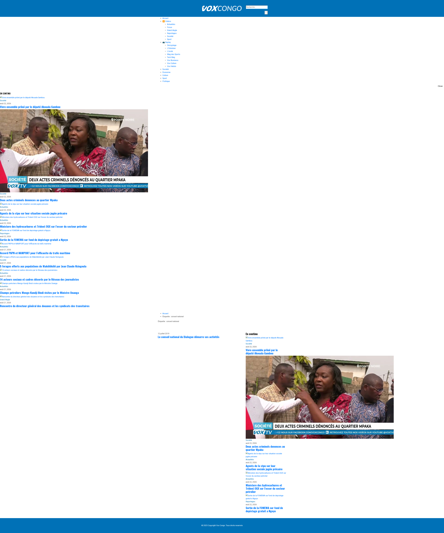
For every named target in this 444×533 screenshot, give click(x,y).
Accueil (165, 18)
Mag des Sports (173, 54)
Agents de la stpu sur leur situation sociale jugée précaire (33, 213)
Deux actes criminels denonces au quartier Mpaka (29, 200)
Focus (169, 27)
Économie (166, 72)
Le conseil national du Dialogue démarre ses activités (188, 337)
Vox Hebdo (171, 66)
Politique (166, 81)
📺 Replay (166, 42)
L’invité (170, 51)
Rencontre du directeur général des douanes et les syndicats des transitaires (44, 306)
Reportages (172, 33)
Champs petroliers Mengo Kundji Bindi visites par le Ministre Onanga (39, 292)
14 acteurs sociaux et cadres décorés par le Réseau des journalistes (39, 279)
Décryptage (171, 45)
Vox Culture (171, 63)
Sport (169, 39)
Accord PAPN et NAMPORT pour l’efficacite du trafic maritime (35, 253)
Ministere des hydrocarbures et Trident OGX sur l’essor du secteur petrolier (43, 226)
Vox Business (172, 60)
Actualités (171, 24)
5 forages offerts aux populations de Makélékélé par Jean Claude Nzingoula (43, 266)
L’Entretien (171, 48)
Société (170, 36)
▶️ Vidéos (166, 21)
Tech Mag (171, 57)
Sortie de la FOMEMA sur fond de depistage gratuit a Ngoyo (34, 240)
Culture (165, 75)
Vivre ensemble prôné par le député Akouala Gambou (30, 107)
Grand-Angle (172, 30)
